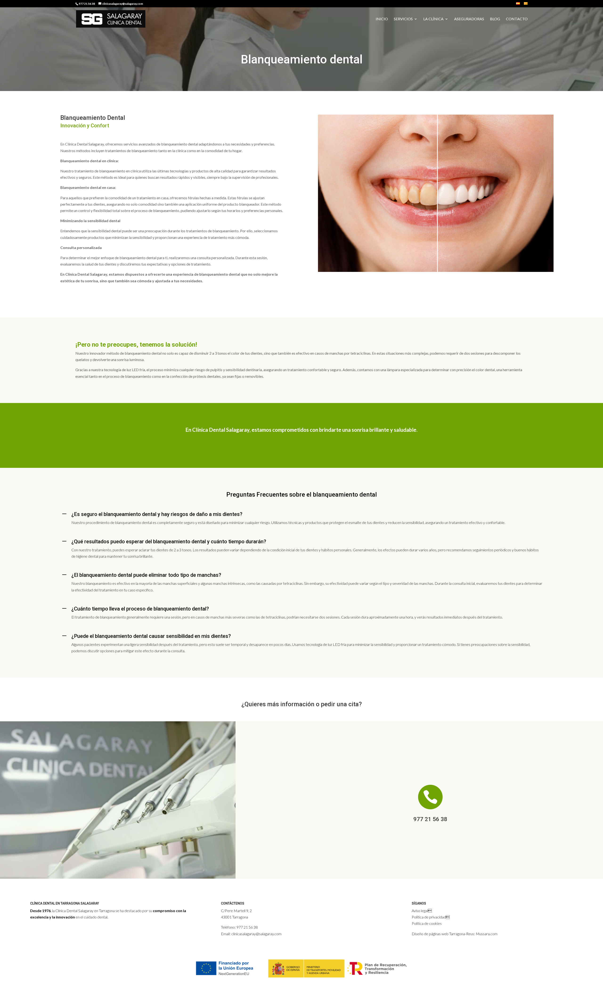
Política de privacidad (429, 917)
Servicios (403, 19)
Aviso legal (420, 910)
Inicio (382, 19)
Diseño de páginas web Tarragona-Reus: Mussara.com (454, 933)
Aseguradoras (469, 19)
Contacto (517, 19)
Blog (495, 19)
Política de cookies (427, 923)
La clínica (433, 19)
